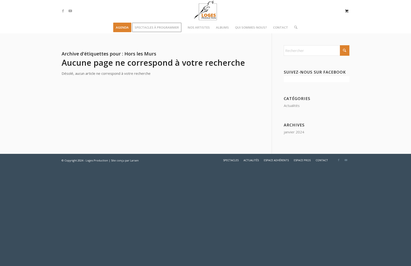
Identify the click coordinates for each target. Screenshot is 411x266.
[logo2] (205, 10)
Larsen (134, 160)
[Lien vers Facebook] (63, 10)
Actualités (292, 105)
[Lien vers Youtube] (70, 10)
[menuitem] (122, 27)
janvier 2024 (294, 132)
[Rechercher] (294, 27)
